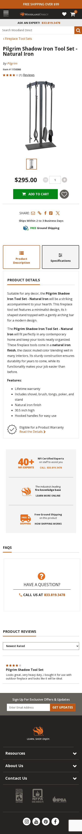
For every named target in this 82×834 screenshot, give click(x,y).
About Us (14, 765)
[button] (33, 213)
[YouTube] (36, 821)
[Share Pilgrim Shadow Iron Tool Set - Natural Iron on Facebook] (45, 213)
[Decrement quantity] (45, 180)
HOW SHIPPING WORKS (48, 523)
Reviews (29, 75)
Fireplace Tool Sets (18, 39)
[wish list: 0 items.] (64, 14)
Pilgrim (12, 63)
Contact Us (16, 778)
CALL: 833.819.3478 (51, 467)
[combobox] (41, 30)
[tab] (21, 257)
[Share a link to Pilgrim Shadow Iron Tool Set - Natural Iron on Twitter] (58, 213)
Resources (15, 753)
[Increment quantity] (64, 180)
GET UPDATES (62, 707)
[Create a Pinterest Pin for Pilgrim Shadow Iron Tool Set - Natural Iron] (51, 213)
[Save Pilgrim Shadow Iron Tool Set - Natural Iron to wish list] (64, 194)
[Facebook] (55, 821)
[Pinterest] (46, 821)
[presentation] (31, 164)
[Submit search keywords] (78, 30)
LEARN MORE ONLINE (48, 495)
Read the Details (31, 431)
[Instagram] (27, 821)
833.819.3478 (54, 594)
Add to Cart (38, 194)
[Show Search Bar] (77, 22)
